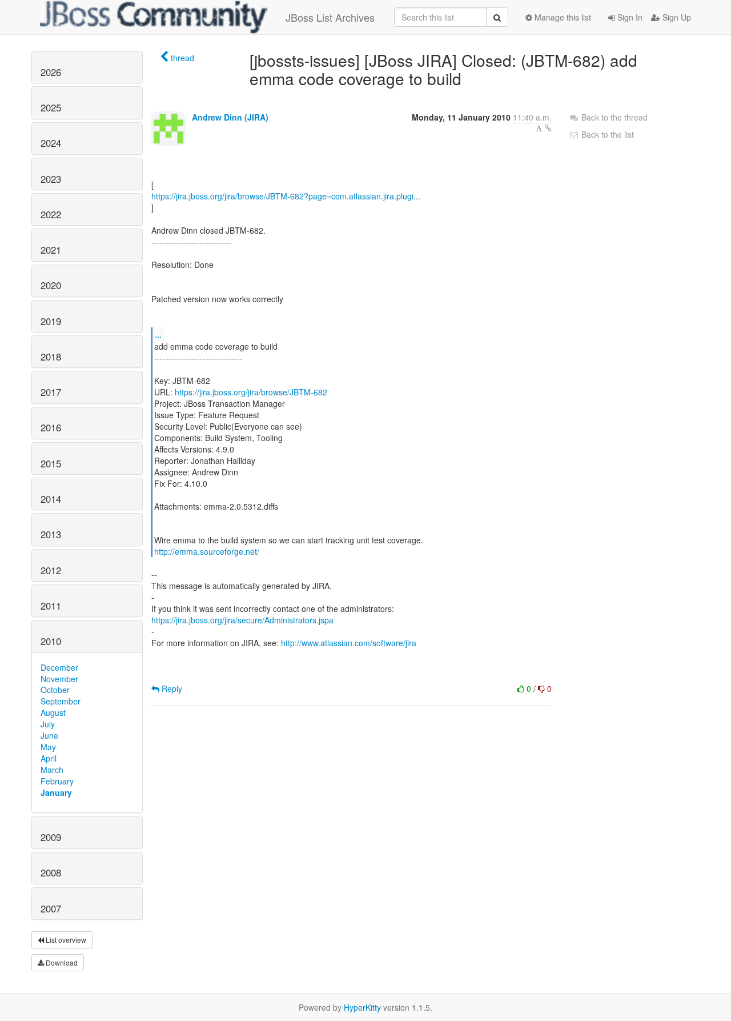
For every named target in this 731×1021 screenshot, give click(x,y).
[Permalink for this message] (548, 128)
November (59, 678)
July (48, 724)
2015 (51, 463)
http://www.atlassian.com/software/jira (348, 642)
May (48, 746)
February (57, 781)
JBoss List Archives (330, 17)
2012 (51, 570)
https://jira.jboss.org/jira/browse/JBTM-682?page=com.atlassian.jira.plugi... (285, 196)
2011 (51, 605)
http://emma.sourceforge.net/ (206, 551)
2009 (51, 837)
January (56, 792)
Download (61, 962)
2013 (51, 534)
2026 (51, 72)
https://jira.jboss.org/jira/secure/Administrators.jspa (242, 620)
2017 (51, 392)
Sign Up (675, 17)
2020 (51, 285)
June (49, 735)
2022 (51, 214)
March (52, 769)
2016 (51, 427)
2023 (51, 179)
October (55, 689)
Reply (170, 688)
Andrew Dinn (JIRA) (230, 117)
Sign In (628, 17)
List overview (65, 939)
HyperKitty (362, 1007)
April (49, 758)
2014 (51, 499)
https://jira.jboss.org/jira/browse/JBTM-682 (251, 392)
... (158, 334)
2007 (51, 908)
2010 (51, 641)
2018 (51, 356)
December (59, 667)
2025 (51, 107)
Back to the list (606, 134)
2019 (51, 321)
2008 (51, 872)
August (53, 712)
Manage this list (561, 17)
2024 (51, 143)
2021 (51, 250)
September (61, 701)
